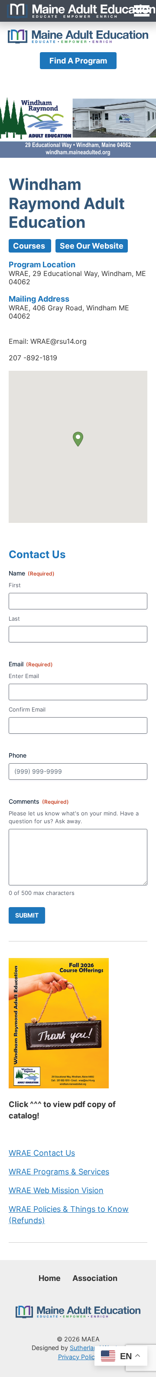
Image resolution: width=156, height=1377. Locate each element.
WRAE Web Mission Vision (56, 1190)
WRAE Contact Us (42, 1152)
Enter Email (24, 675)
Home (50, 1278)
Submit (27, 915)
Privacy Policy (78, 1356)
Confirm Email (27, 709)
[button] (78, 439)
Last (14, 618)
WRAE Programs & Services (59, 1171)
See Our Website (92, 245)
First (15, 585)
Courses (30, 245)
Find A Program (78, 60)
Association (94, 1278)
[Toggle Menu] (78, 11)
